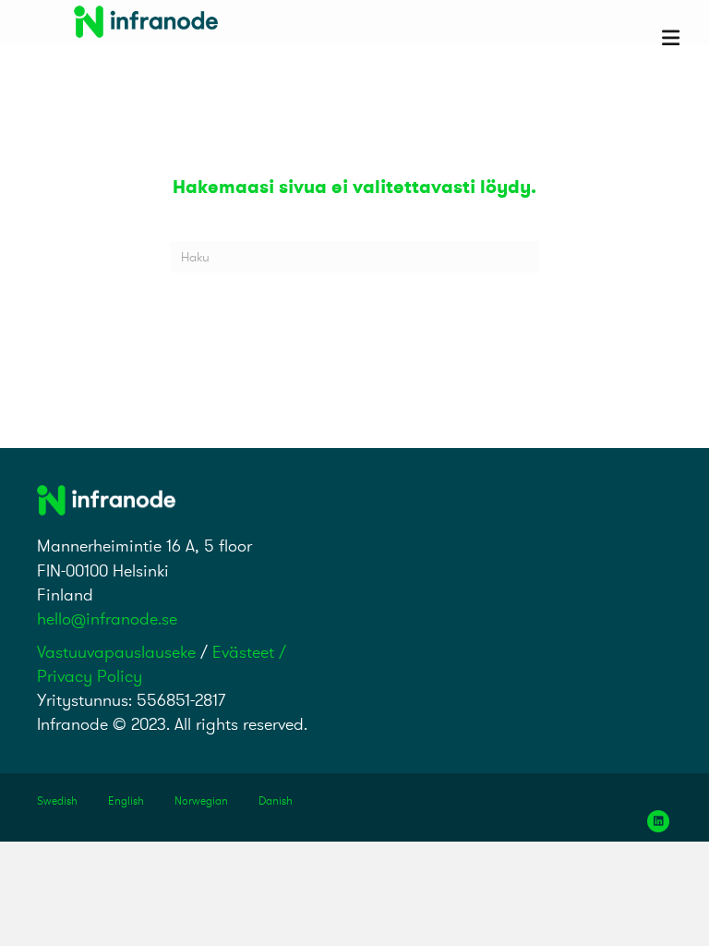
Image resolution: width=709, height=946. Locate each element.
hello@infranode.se (107, 618)
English (126, 800)
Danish (275, 800)
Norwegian (201, 800)
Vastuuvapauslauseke (116, 651)
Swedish (57, 800)
